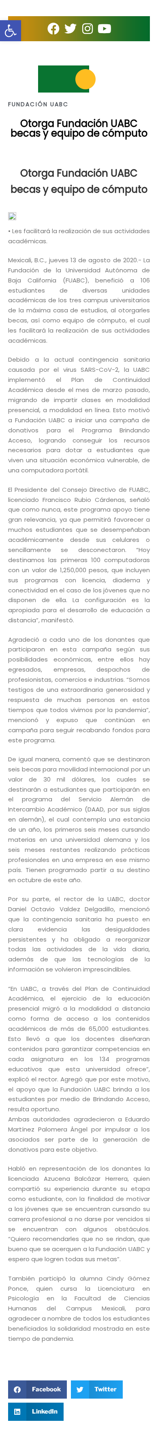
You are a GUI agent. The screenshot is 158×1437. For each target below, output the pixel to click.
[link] (10, 30)
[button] (37, 1389)
